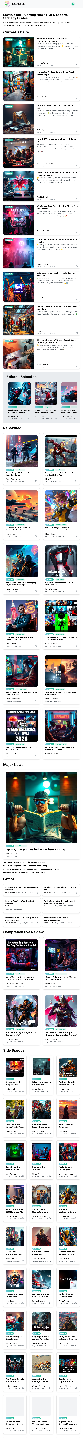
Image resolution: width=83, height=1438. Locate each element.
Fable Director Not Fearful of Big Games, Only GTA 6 (19, 639)
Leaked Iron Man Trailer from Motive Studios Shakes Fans (60, 474)
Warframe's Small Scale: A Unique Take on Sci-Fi (41, 1295)
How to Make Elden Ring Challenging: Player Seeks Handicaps (21, 584)
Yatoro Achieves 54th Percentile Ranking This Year (24, 862)
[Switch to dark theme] (73, 4)
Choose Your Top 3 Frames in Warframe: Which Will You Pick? (15, 1295)
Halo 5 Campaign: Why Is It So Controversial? (21, 1033)
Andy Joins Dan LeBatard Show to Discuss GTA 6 (68, 1338)
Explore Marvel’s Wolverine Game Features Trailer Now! (67, 1083)
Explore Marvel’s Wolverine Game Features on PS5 (67, 1253)
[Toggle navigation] (78, 4)
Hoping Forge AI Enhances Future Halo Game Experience (22, 474)
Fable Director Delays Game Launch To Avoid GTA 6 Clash (67, 1295)
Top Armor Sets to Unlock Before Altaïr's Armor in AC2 (15, 1380)
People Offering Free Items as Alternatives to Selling (25, 866)
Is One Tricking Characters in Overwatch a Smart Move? (57, 529)
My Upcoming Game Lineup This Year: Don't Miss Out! (21, 748)
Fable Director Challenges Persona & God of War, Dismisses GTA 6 (68, 1168)
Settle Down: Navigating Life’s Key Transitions (41, 1210)
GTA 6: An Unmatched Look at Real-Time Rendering (14, 1253)
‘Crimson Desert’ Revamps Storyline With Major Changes (40, 1253)
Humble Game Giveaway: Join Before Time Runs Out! (41, 1422)
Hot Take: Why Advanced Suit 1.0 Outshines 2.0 (59, 584)
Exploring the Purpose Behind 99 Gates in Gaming (24, 872)
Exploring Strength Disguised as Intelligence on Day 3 (36, 849)
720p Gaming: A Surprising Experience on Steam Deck (14, 1338)
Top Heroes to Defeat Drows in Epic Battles (67, 1422)
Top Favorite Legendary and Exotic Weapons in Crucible (67, 1380)
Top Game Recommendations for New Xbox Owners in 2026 (61, 639)
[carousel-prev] (9, 401)
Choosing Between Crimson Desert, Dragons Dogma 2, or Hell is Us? (31, 869)
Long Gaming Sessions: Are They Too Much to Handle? (20, 978)
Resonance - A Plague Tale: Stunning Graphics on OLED (15, 1083)
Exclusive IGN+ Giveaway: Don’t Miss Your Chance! (15, 1422)
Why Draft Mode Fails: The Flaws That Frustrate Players (21, 693)
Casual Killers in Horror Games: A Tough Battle (61, 978)
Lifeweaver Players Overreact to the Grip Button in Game (60, 748)
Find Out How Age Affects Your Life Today (14, 1125)
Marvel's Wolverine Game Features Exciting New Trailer (68, 1210)
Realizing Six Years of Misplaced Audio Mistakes (40, 1168)
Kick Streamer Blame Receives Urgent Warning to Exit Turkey (40, 1125)
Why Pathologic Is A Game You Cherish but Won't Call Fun (41, 1083)
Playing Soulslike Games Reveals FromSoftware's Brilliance (41, 1338)
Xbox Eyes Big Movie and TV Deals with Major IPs (14, 1168)
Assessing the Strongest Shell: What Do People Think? (40, 1380)
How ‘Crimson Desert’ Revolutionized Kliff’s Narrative (67, 1125)
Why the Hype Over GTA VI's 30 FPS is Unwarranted (61, 693)
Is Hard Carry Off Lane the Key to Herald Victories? (45, 411)
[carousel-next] (73, 401)
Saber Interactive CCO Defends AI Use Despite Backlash (14, 1210)
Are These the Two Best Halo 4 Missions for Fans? (19, 529)
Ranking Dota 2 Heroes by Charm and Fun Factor (19, 411)
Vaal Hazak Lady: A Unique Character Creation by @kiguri (61, 1033)
